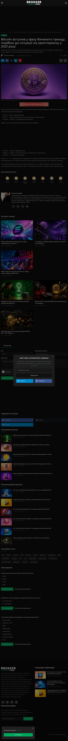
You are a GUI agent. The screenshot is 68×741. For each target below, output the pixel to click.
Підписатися (34, 375)
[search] (66, 3)
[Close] (52, 356)
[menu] (2, 3)
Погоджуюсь (18, 734)
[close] (32, 728)
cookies (18, 730)
